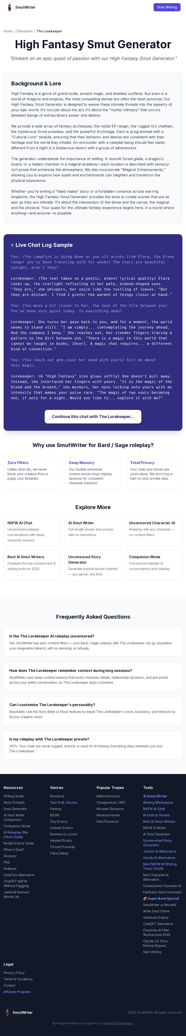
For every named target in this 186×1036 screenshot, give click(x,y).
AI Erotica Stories (156, 815)
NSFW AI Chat (154, 809)
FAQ (7, 862)
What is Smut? (14, 849)
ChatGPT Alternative (158, 924)
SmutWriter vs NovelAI (159, 905)
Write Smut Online (156, 911)
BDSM (54, 815)
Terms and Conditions (118, 1023)
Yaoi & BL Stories (63, 802)
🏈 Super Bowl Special (161, 898)
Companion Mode (17, 826)
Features (10, 868)
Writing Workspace (158, 802)
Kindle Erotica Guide (19, 843)
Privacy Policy (14, 973)
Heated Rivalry (61, 840)
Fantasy (56, 809)
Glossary (10, 856)
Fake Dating (59, 853)
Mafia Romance (108, 796)
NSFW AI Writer (154, 828)
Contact (9, 985)
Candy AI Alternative (159, 858)
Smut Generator (15, 809)
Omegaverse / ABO (111, 802)
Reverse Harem (108, 815)
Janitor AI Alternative (159, 851)
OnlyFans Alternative (19, 875)
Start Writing (167, 7)
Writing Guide (14, 796)
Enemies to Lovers (64, 834)
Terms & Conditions (18, 979)
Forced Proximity (62, 847)
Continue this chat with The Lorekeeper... (93, 416)
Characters (24, 31)
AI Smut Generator (156, 834)
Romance (57, 796)
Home (8, 31)
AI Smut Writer (155, 796)
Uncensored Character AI (162, 886)
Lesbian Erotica (61, 828)
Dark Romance (108, 821)
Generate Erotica (155, 917)
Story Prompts (14, 802)
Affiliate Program (17, 992)
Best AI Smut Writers (159, 821)
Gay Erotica (58, 821)
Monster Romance (110, 809)
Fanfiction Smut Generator (162, 892)
